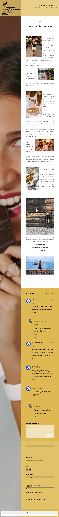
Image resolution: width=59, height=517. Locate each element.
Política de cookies (30, 515)
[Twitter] (27, 469)
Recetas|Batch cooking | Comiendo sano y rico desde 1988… (11, 11)
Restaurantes (53, 7)
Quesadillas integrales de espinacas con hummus (35, 499)
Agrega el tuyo (50, 293)
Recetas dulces (53, 5)
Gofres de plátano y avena (31, 488)
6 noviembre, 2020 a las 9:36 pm (40, 321)
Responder (52, 299)
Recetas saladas (43, 5)
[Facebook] (26, 469)
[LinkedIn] (30, 469)
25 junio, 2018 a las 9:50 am (37, 367)
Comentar (49, 435)
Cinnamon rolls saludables (31, 495)
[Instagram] (29, 469)
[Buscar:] (40, 446)
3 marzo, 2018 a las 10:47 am (37, 388)
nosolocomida (42, 244)
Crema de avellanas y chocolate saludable (34, 492)
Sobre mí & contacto (51, 9)
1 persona (37, 399)
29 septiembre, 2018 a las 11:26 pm (38, 343)
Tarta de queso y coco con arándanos (33, 485)
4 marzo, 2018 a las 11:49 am (39, 406)
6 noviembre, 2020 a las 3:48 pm (38, 300)
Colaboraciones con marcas (40, 7)
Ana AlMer (37, 320)
